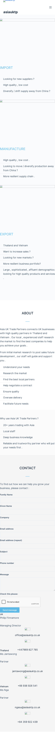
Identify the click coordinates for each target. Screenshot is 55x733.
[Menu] (50, 7)
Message (4, 574)
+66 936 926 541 (27, 685)
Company (4, 517)
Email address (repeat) (11, 540)
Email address (6, 529)
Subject (3, 551)
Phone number (7, 563)
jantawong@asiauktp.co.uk (27, 671)
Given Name (6, 506)
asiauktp (10, 12)
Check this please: (9, 594)
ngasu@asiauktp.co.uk (27, 707)
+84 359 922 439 (27, 721)
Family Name (6, 494)
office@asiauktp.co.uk (27, 635)
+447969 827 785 (27, 649)
